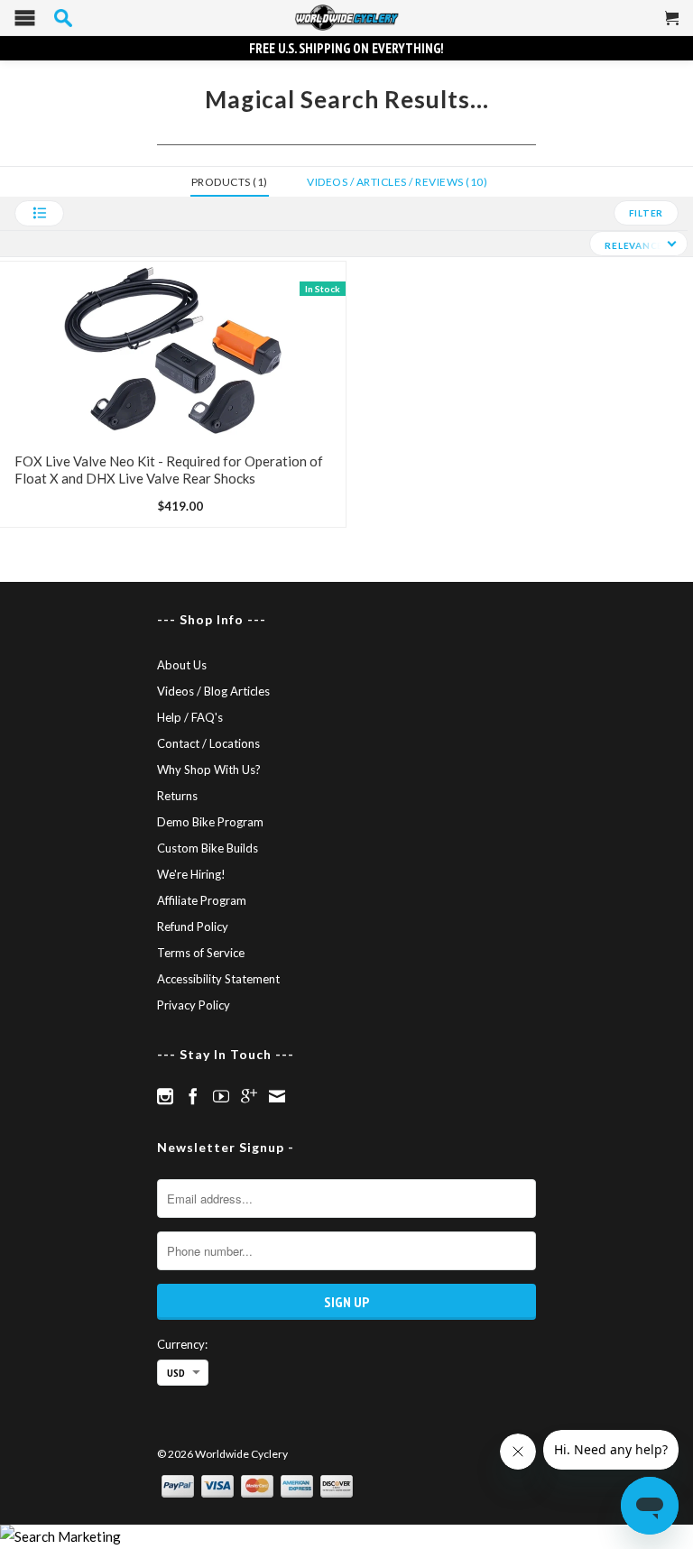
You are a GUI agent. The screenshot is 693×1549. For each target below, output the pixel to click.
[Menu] (25, 22)
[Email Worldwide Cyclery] (277, 1096)
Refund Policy (192, 926)
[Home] (346, 18)
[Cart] (672, 25)
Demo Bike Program (210, 822)
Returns (177, 795)
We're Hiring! (191, 874)
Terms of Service (201, 952)
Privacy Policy (193, 1005)
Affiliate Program (201, 900)
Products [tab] (227, 182)
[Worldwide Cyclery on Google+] (249, 1096)
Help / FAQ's (190, 717)
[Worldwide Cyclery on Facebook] (193, 1096)
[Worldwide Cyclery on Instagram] (165, 1096)
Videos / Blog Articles (213, 691)
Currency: (182, 1344)
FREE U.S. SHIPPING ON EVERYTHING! (346, 48)
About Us (182, 665)
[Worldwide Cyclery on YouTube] (221, 1096)
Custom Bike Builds (207, 848)
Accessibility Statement (218, 979)
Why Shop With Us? (209, 769)
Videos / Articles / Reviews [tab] (395, 182)
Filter (646, 212)
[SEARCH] (63, 18)
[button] (39, 213)
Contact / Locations (208, 743)
